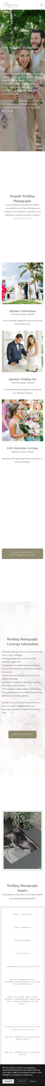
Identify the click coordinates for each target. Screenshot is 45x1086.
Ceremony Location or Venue (23, 966)
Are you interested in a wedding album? (22, 1053)
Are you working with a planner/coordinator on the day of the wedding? (22, 982)
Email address (23, 927)
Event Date (23, 953)
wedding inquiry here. (22, 218)
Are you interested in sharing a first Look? (22, 1038)
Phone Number (23, 940)
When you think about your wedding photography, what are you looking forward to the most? (22, 1000)
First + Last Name (23, 914)
